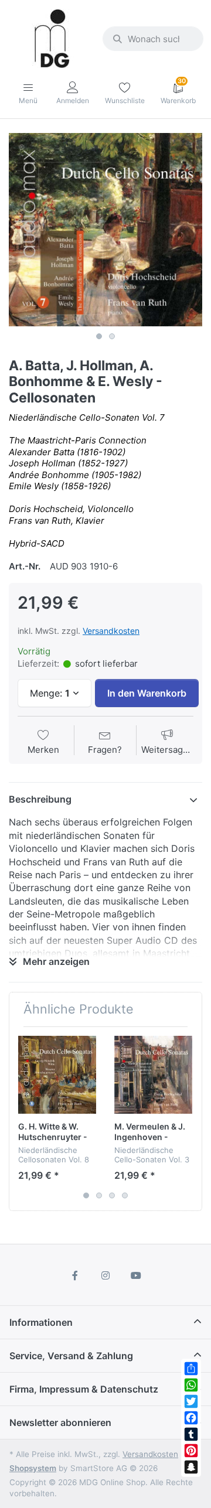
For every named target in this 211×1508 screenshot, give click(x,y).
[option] (105, 229)
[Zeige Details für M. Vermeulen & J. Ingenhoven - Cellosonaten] (153, 1075)
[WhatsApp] (191, 1385)
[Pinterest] (191, 1450)
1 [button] (99, 336)
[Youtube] (136, 1275)
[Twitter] (191, 1401)
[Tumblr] (191, 1434)
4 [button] (125, 1196)
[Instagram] (105, 1275)
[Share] (191, 1368)
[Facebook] (191, 1418)
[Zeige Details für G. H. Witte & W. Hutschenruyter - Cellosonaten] (57, 1075)
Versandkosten (111, 631)
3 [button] (112, 1196)
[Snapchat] (191, 1467)
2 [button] (112, 336)
